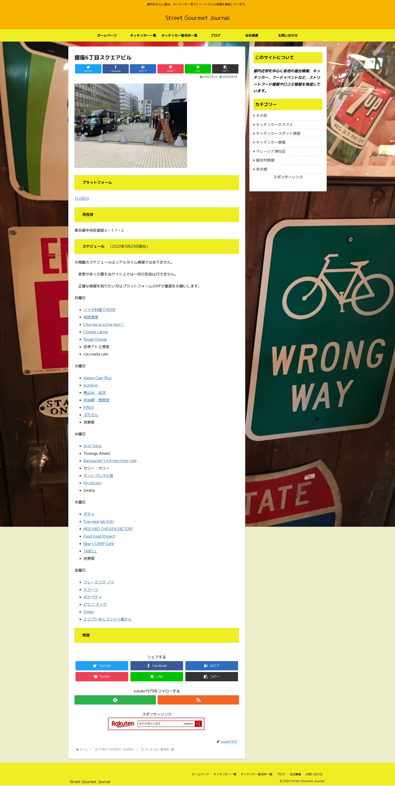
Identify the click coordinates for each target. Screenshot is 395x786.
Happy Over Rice (98, 377)
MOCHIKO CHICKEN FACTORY (108, 528)
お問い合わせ (314, 774)
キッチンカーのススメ (274, 124)
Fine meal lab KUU (99, 521)
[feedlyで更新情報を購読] (115, 700)
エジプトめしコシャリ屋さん (108, 619)
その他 (261, 115)
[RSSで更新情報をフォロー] (198, 700)
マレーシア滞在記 (271, 151)
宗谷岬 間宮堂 (96, 400)
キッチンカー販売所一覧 (256, 774)
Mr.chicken (92, 483)
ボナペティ (93, 597)
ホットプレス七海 (98, 475)
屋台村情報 (265, 160)
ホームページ (200, 774)
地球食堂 (91, 317)
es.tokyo (91, 385)
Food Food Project (99, 536)
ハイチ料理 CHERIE (100, 309)
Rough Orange (95, 339)
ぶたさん (91, 414)
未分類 (261, 169)
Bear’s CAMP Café (99, 543)
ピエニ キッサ (95, 604)
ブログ (281, 774)
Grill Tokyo (93, 446)
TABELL (90, 551)
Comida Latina (96, 332)
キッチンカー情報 (271, 142)
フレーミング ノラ (99, 582)
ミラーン (91, 589)
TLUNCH (81, 198)
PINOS (89, 407)
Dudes (89, 611)
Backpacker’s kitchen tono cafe (110, 460)
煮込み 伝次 (95, 392)
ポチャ (89, 514)
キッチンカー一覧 (224, 774)
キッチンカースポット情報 (278, 133)
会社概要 (295, 774)
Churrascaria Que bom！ (104, 324)
